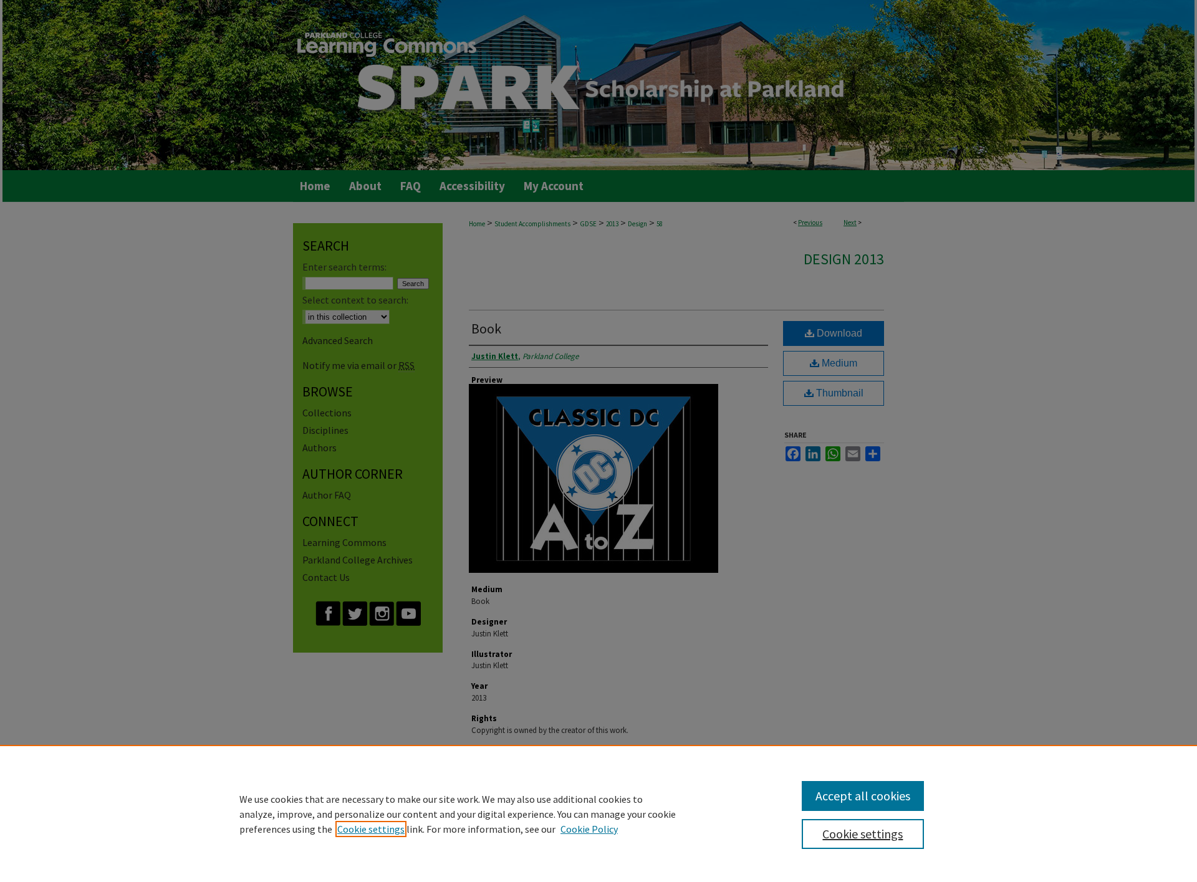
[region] (598, 813)
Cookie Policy (589, 829)
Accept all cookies (862, 795)
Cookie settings (371, 829)
